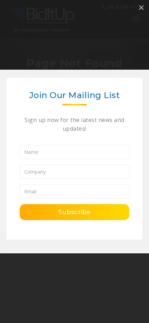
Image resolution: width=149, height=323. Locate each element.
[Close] (141, 7)
